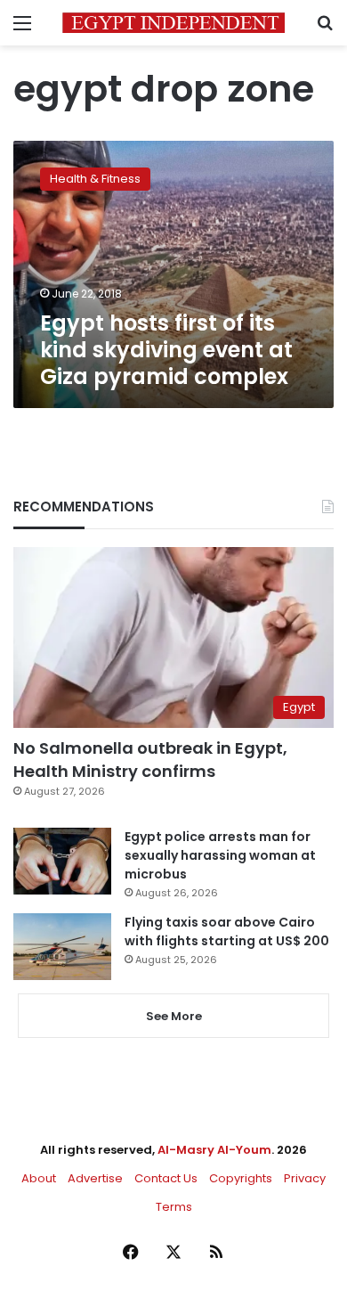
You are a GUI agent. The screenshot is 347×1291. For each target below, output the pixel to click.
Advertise (95, 1178)
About (38, 1178)
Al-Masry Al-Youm (214, 1149)
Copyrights (240, 1178)
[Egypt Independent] (173, 22)
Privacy (305, 1178)
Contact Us (166, 1178)
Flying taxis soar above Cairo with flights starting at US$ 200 (227, 931)
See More (174, 1016)
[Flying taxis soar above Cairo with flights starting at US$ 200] (62, 946)
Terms (174, 1206)
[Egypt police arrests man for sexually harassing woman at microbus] (62, 861)
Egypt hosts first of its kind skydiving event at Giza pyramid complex (166, 349)
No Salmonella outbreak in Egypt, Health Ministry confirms (150, 759)
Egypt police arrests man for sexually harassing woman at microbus (220, 855)
